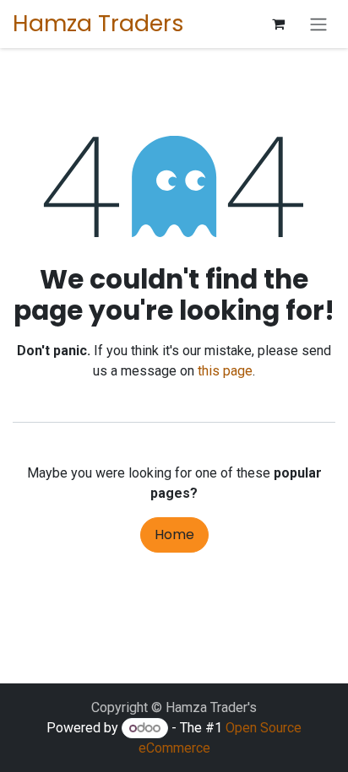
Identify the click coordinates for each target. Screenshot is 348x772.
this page (225, 371)
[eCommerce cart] (278, 23)
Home (174, 534)
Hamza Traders (98, 23)
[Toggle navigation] (318, 24)
